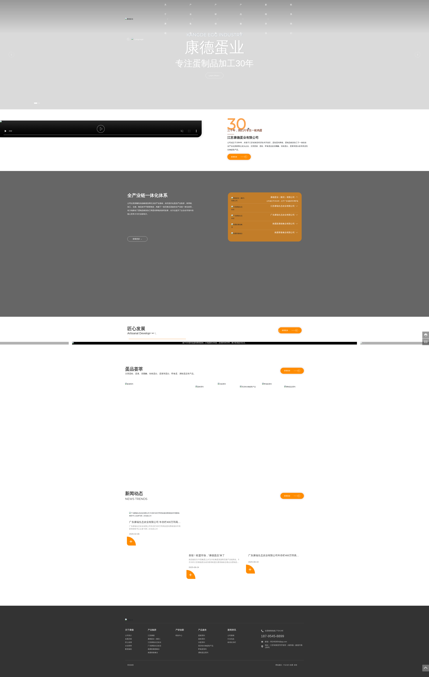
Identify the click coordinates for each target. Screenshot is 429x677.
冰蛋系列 (226, 497)
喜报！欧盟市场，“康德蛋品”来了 (207, 629)
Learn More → (214, 75)
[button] (35, 103)
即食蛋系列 (271, 497)
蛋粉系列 (203, 500)
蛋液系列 (133, 497)
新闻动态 (134, 567)
